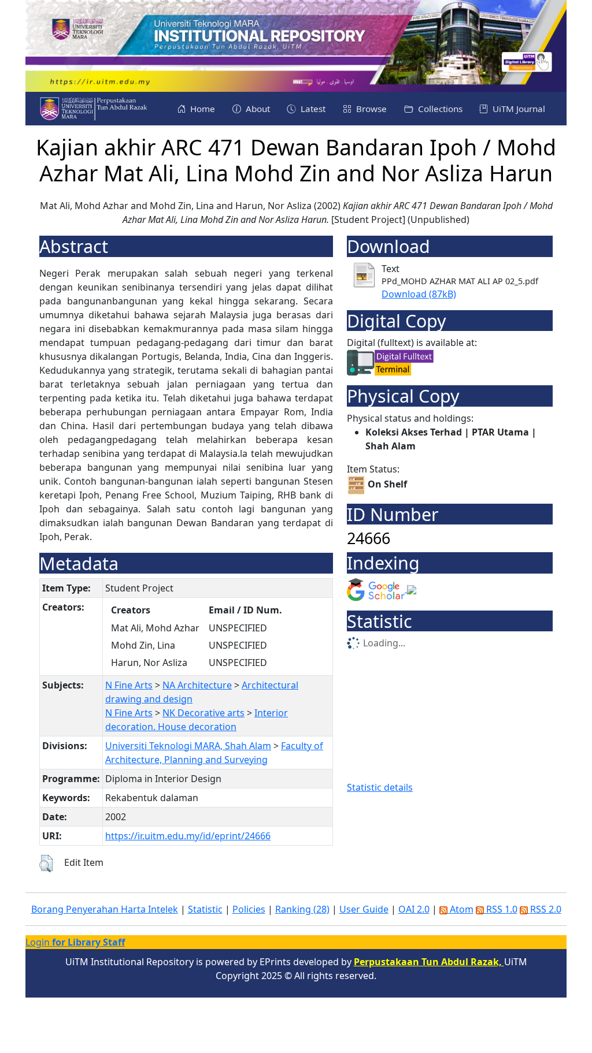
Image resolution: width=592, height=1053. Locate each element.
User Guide (363, 909)
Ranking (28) (302, 909)
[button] (46, 863)
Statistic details (380, 787)
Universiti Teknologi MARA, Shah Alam (188, 745)
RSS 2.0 (544, 909)
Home (201, 108)
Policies (248, 909)
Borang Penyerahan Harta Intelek (104, 909)
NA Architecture (197, 685)
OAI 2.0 (414, 909)
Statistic (205, 909)
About (256, 108)
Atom (460, 909)
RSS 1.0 (500, 909)
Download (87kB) (419, 294)
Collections (439, 108)
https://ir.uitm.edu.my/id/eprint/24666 (188, 835)
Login (75, 942)
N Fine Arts (129, 685)
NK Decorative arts (203, 712)
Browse (370, 108)
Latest (311, 108)
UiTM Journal (517, 108)
